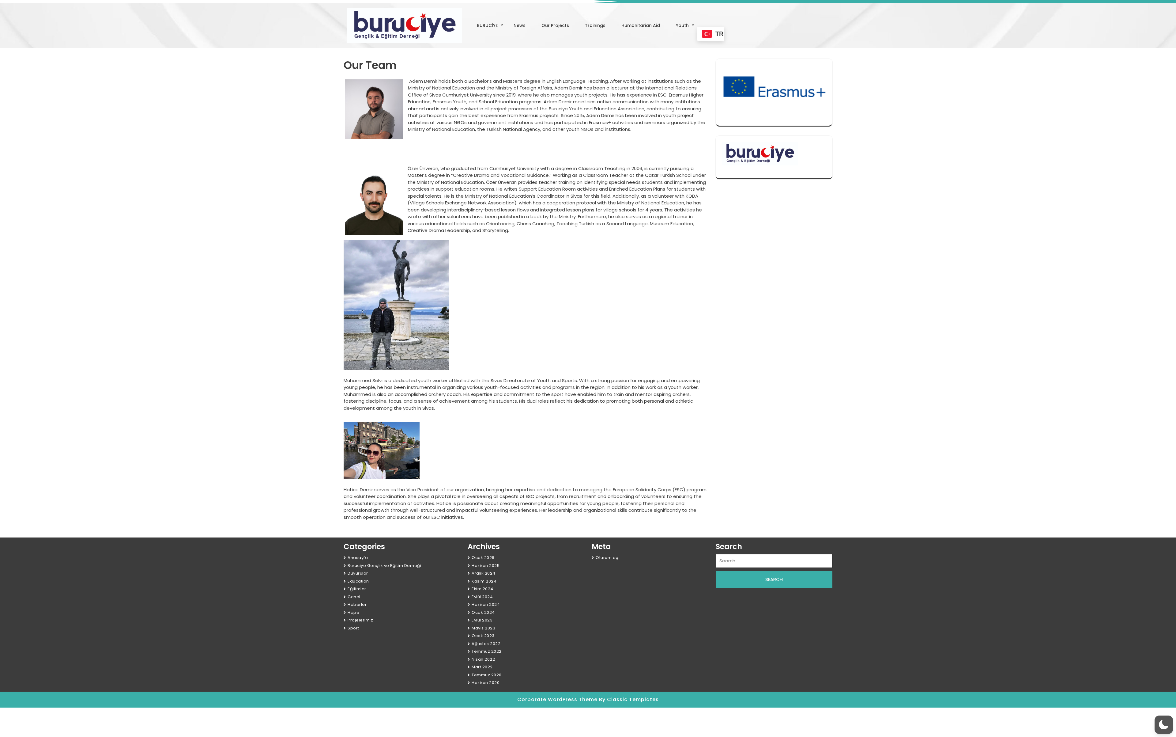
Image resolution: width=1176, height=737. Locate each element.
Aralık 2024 (484, 573)
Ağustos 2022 (486, 644)
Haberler (357, 604)
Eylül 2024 (482, 597)
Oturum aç (607, 557)
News (520, 25)
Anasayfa (358, 557)
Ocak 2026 (483, 557)
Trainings (595, 25)
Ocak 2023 (483, 636)
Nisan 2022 (483, 659)
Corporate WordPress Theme (558, 699)
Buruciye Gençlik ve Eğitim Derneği (384, 565)
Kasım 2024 (484, 581)
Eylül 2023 (482, 620)
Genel (354, 597)
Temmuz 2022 (487, 651)
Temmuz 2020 (487, 675)
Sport (353, 628)
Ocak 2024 (483, 612)
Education (358, 581)
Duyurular (358, 573)
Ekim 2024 (482, 589)
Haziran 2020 (485, 683)
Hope (353, 612)
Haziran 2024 (486, 604)
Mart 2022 (482, 667)
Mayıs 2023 (483, 628)
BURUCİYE (487, 25)
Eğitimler (357, 589)
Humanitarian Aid (640, 25)
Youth (682, 25)
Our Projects (555, 25)
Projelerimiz (360, 620)
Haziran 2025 (485, 565)
